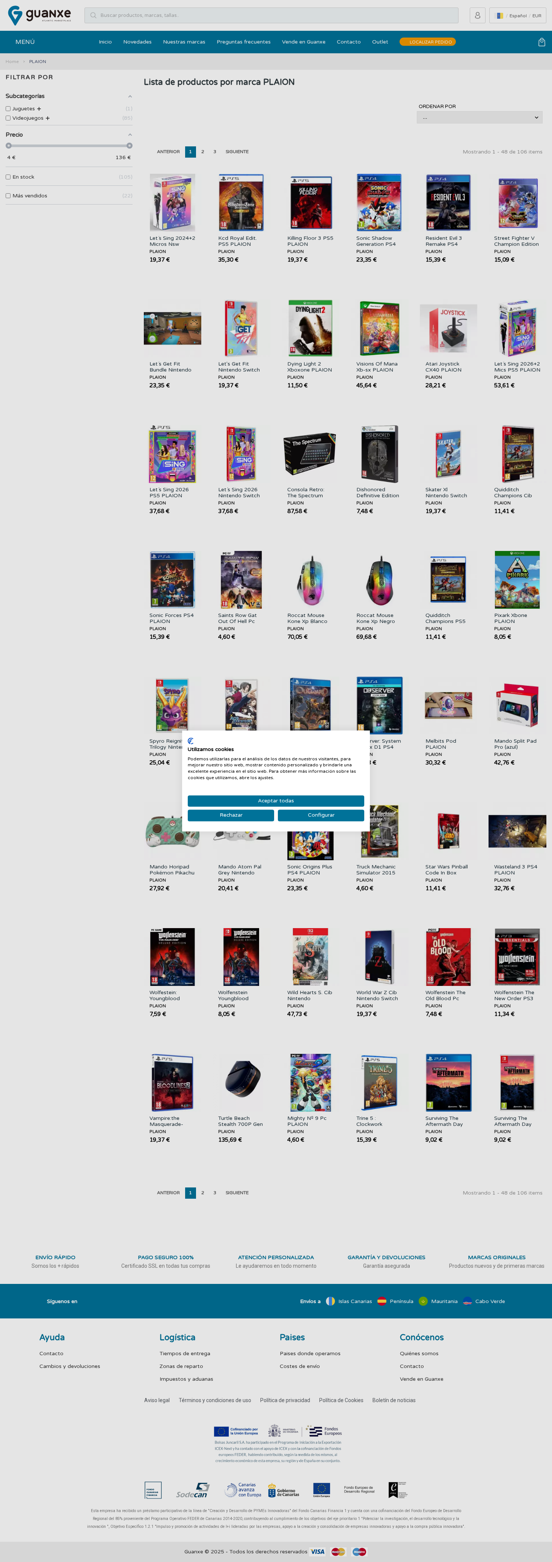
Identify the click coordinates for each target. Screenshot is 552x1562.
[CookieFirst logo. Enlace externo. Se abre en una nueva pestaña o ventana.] (190, 740)
